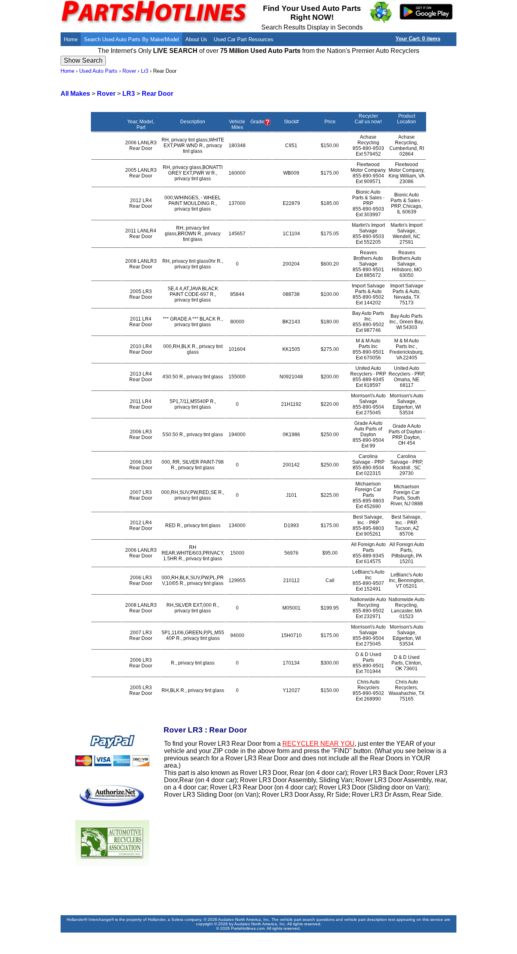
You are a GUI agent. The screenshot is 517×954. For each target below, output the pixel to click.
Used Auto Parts (98, 71)
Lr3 (144, 71)
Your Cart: (417, 39)
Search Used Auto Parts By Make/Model (131, 39)
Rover (129, 71)
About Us (196, 39)
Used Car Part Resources (243, 39)
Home (71, 39)
